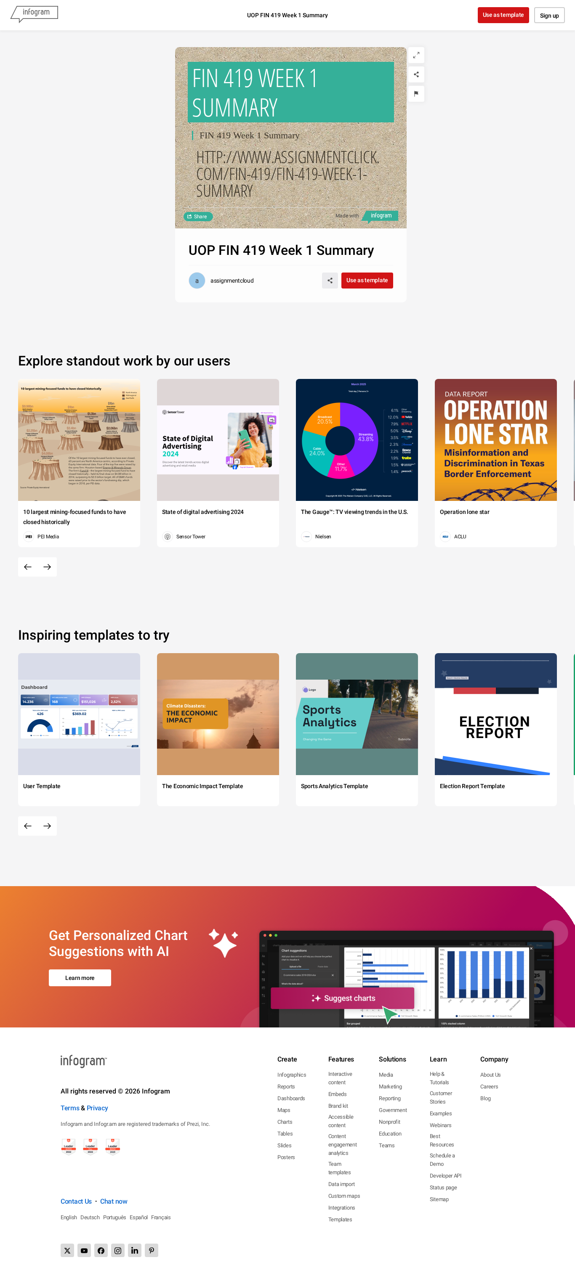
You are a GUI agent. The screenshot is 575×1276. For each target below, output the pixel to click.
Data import (341, 1184)
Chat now (114, 1201)
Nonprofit (389, 1122)
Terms (70, 1108)
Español (139, 1217)
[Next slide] (47, 567)
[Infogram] (34, 15)
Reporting (389, 1098)
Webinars (441, 1125)
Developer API (446, 1176)
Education (390, 1133)
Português (114, 1217)
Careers (489, 1086)
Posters (286, 1157)
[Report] (416, 94)
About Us (490, 1075)
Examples (441, 1113)
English (69, 1217)
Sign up (549, 15)
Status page (443, 1187)
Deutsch (90, 1217)
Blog (485, 1098)
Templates (340, 1219)
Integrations (341, 1208)
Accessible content (341, 1121)
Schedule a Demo (442, 1159)
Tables (285, 1133)
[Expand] (416, 55)
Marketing (390, 1086)
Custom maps (344, 1196)
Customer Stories (441, 1097)
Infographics (291, 1075)
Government (393, 1110)
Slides (284, 1145)
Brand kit (338, 1106)
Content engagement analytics (342, 1144)
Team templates (339, 1168)
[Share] (416, 74)
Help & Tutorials (439, 1078)
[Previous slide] (28, 567)
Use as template (503, 14)
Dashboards (291, 1098)
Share (200, 217)
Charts (284, 1122)
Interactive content (340, 1078)
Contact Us (76, 1201)
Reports (286, 1086)
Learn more (80, 977)
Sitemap (439, 1199)
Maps (283, 1110)
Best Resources (442, 1140)
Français (161, 1217)
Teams (387, 1145)
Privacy (97, 1108)
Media (386, 1075)
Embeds (337, 1094)
